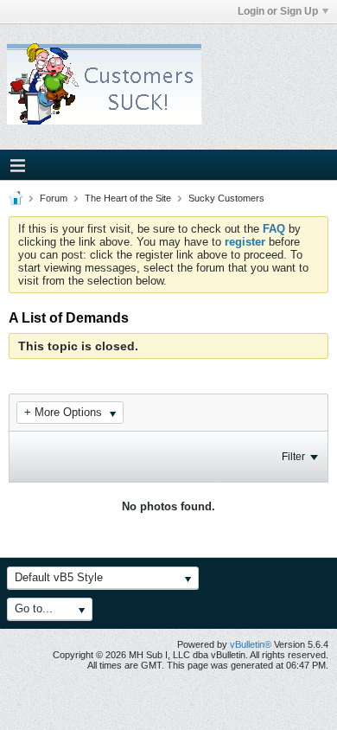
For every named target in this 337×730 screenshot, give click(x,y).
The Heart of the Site (128, 198)
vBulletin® (250, 644)
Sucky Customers (226, 198)
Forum (53, 198)
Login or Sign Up (278, 11)
